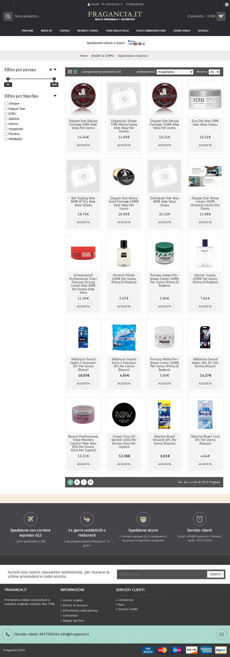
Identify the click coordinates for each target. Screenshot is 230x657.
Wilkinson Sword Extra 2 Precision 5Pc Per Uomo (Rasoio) (124, 364)
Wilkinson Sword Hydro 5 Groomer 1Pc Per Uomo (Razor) (83, 364)
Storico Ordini (128, 609)
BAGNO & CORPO (102, 55)
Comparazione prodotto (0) (101, 71)
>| (90, 482)
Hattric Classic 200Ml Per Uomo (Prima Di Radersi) (205, 278)
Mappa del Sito (73, 620)
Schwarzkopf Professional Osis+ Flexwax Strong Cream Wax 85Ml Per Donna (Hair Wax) (83, 284)
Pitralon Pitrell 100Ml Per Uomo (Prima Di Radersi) (124, 278)
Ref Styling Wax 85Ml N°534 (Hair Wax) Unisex (83, 201)
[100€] (54, 79)
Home (83, 55)
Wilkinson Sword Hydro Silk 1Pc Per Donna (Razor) (205, 362)
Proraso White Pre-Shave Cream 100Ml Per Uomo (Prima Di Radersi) (164, 364)
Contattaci (70, 615)
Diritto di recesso (75, 605)
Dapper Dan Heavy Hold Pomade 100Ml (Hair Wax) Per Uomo (124, 203)
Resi (121, 604)
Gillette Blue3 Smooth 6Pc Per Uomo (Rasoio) (165, 440)
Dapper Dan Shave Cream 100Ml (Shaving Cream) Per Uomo (205, 203)
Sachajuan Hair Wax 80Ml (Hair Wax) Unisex (164, 201)
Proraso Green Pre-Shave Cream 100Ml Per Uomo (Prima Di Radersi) (164, 280)
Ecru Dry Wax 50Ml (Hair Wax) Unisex (205, 122)
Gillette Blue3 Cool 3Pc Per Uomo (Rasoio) (205, 440)
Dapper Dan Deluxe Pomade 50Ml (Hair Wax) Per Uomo (83, 124)
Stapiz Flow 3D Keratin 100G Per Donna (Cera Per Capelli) (124, 442)
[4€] (8, 79)
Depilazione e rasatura (133, 55)
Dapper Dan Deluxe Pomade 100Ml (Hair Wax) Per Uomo (164, 124)
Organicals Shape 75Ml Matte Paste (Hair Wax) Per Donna (124, 126)
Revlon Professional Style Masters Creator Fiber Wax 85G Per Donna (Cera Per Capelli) (83, 443)
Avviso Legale (73, 600)
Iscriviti (215, 574)
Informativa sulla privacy (80, 610)
